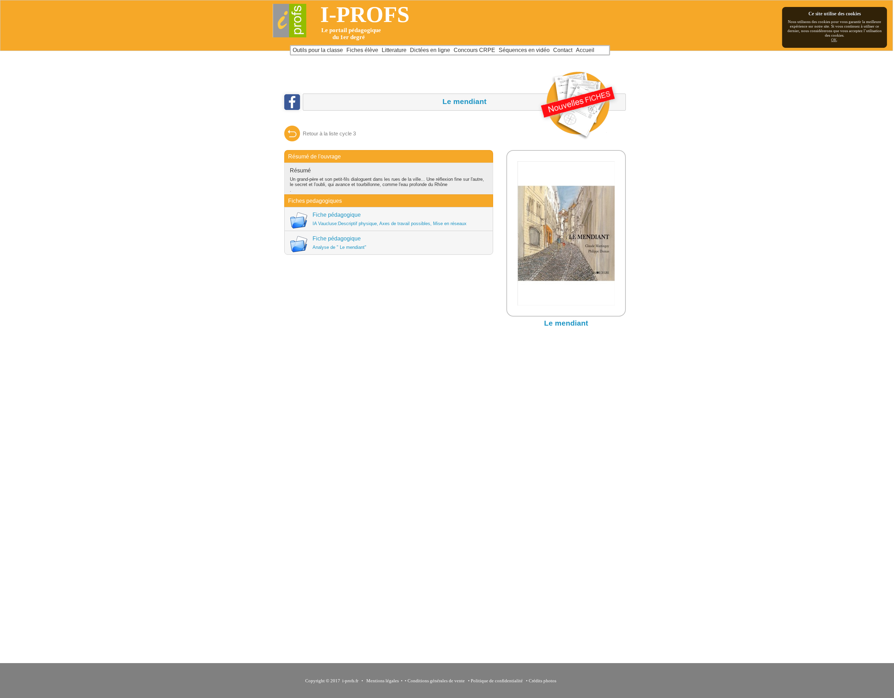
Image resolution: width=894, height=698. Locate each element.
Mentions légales (381, 680)
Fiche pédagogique (390, 219)
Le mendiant (566, 323)
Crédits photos (543, 680)
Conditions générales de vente (436, 680)
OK (834, 40)
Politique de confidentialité (497, 680)
